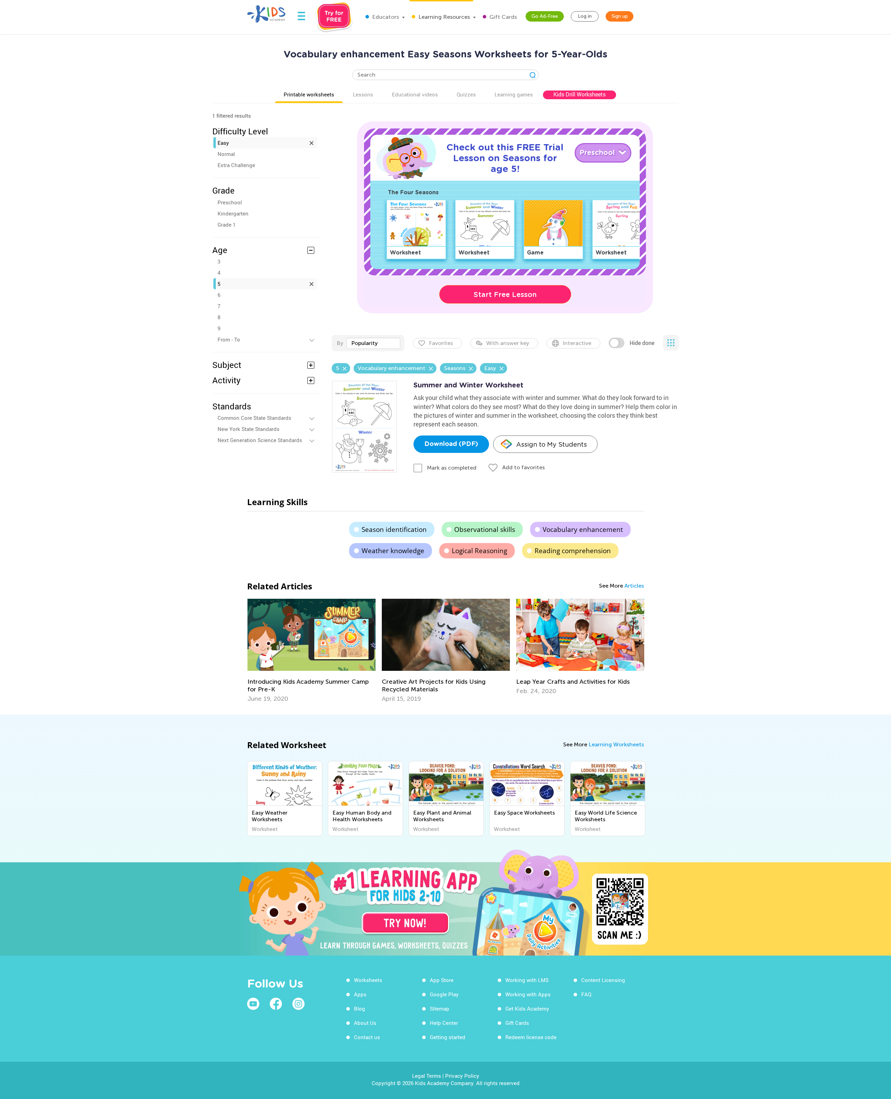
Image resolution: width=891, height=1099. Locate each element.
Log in (585, 16)
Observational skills (484, 529)
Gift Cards (502, 17)
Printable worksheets (309, 94)
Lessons (363, 94)
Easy (223, 142)
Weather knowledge (393, 550)
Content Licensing (603, 979)
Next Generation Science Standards (260, 440)
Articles (634, 585)
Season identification (394, 529)
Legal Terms (426, 1075)
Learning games (514, 94)
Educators (385, 17)
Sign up (620, 16)
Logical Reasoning (479, 550)
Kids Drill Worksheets (579, 94)
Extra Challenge (236, 165)
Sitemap (439, 1008)
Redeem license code (531, 1037)
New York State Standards (248, 428)
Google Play (444, 994)
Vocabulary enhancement (583, 529)
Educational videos (415, 94)
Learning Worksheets (616, 744)
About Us (365, 1022)
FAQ (586, 994)
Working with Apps (528, 994)
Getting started (447, 1037)
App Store (442, 979)
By (340, 343)
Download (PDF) (451, 444)
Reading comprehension (573, 550)
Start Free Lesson (505, 294)
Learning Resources (443, 17)
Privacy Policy (462, 1075)
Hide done (642, 343)
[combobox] (373, 343)
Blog (359, 1008)
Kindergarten (233, 213)
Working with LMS (527, 979)
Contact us (367, 1037)
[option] (311, 650)
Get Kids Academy (527, 1008)
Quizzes (466, 94)
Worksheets (368, 979)
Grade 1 (227, 224)
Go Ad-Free (544, 16)
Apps (360, 994)
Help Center (444, 1022)
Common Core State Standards (254, 417)
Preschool (230, 202)
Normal (226, 153)
